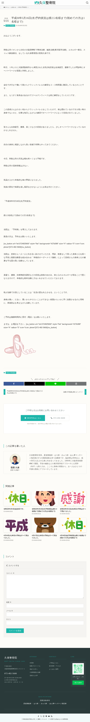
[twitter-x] (41, 716)
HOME (32, 663)
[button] (14, 384)
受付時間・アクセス (55, 666)
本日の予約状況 (10, 25)
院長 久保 (15, 467)
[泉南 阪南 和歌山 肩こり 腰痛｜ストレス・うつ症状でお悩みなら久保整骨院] (45, 2)
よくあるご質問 (53, 669)
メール (9, 611)
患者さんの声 (34, 675)
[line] (46, 716)
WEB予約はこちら (34, 418)
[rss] (52, 716)
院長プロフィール (35, 666)
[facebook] (38, 716)
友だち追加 (78, 682)
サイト (8, 619)
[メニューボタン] (2, 2)
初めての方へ (34, 669)
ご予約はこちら (53, 663)
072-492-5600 (59, 418)
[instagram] (44, 716)
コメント (10, 573)
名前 (8, 602)
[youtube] (49, 716)
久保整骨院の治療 (35, 672)
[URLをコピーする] (76, 384)
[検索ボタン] (87, 2)
